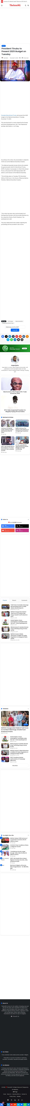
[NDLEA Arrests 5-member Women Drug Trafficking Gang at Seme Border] (6, 629)
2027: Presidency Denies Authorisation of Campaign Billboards (17, 759)
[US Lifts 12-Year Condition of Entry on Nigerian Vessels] (5, 847)
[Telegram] (15, 339)
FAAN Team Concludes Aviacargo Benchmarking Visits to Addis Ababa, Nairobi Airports (19, 606)
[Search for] (28, 6)
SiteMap (18, 1096)
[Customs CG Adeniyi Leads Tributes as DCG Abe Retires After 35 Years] (7, 423)
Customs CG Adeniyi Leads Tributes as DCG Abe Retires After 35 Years (7, 430)
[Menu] (2, 6)
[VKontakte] (23, 336)
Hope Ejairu (5, 57)
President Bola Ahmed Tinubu (9, 115)
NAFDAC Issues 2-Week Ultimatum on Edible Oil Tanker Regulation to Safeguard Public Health (19, 636)
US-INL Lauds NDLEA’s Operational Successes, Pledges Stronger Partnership (22, 447)
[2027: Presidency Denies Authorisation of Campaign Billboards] (5, 759)
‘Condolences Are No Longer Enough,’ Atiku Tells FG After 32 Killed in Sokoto (18, 853)
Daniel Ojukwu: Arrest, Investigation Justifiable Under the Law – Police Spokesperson (19, 622)
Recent (14, 600)
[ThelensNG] (15, 5)
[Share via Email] (18, 339)
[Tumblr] (13, 336)
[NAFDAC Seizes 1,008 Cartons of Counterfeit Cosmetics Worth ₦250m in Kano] (5, 840)
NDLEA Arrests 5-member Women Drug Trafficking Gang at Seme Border (19, 628)
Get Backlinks (15, 1089)
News (3, 45)
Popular (5, 600)
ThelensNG (9, 1087)
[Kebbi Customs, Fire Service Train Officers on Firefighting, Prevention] (22, 423)
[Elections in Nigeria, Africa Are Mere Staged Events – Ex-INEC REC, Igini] (5, 867)
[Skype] (8, 339)
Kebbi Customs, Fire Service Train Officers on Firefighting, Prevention (22, 430)
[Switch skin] (25, 6)
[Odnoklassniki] (27, 336)
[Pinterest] (16, 336)
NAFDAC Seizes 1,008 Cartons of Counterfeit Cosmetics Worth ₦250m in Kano (18, 840)
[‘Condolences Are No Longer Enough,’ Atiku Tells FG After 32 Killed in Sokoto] (5, 853)
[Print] (22, 339)
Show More (15, 765)
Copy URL (15, 330)
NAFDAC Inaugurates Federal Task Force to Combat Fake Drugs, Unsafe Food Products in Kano (19, 614)
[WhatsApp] (11, 339)
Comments (24, 600)
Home (4, 1094)
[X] (6, 336)
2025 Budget (10, 321)
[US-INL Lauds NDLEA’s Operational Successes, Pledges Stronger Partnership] (22, 440)
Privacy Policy (13, 1096)
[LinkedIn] (9, 336)
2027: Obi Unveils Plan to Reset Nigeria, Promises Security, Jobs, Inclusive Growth (7, 448)
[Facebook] (2, 336)
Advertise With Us (16, 1094)
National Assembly (19, 321)
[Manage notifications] (3, 1103)
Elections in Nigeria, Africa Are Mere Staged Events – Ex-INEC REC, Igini (19, 867)
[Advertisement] (15, 26)
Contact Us (24, 1094)
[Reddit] (20, 336)
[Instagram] (17, 1016)
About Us (9, 1094)
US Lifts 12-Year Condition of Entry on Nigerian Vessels (19, 845)
